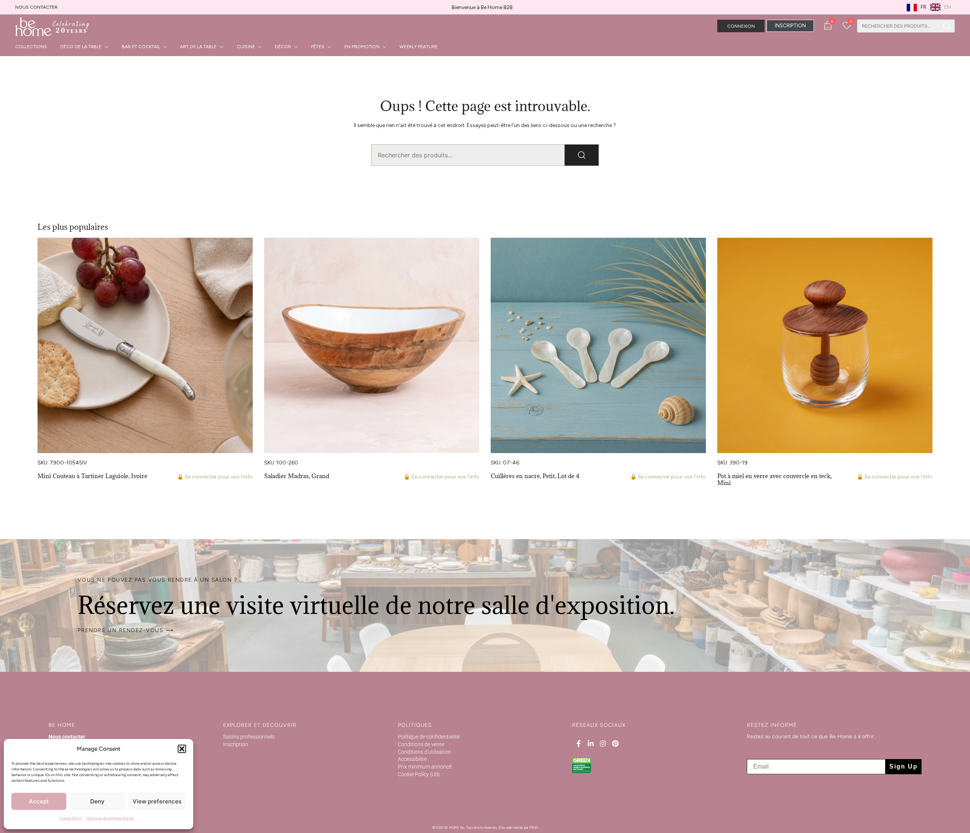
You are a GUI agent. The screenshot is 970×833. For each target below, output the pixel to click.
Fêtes (317, 46)
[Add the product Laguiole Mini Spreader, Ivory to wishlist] (246, 250)
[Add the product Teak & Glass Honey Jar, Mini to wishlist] (925, 250)
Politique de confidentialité (110, 818)
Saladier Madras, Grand (296, 476)
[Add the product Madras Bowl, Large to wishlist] (472, 250)
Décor (283, 46)
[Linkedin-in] (591, 743)
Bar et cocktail (141, 46)
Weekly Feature (418, 46)
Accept (39, 801)
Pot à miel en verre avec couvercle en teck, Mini (774, 479)
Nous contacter (36, 7)
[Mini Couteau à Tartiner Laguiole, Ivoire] (145, 345)
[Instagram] (603, 743)
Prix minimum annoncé (425, 767)
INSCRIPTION (790, 25)
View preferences (157, 801)
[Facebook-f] (578, 743)
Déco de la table (81, 46)
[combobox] (898, 26)
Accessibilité (412, 759)
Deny (97, 801)
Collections (31, 46)
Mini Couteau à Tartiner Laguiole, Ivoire (92, 476)
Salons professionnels (249, 737)
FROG (533, 827)
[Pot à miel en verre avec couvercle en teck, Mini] (824, 345)
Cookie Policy (70, 818)
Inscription (235, 744)
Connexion (741, 26)
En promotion (362, 46)
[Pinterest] (615, 743)
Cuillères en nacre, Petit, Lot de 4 (535, 476)
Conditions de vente (421, 744)
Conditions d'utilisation (424, 752)
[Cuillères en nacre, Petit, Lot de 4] (598, 345)
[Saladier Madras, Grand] (371, 345)
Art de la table (198, 46)
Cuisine (246, 46)
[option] (940, 7)
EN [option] (947, 7)
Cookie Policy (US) (419, 774)
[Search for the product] (947, 26)
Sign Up (903, 766)
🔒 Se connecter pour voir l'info (215, 477)
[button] (182, 749)
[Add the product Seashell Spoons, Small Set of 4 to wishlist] (699, 250)
